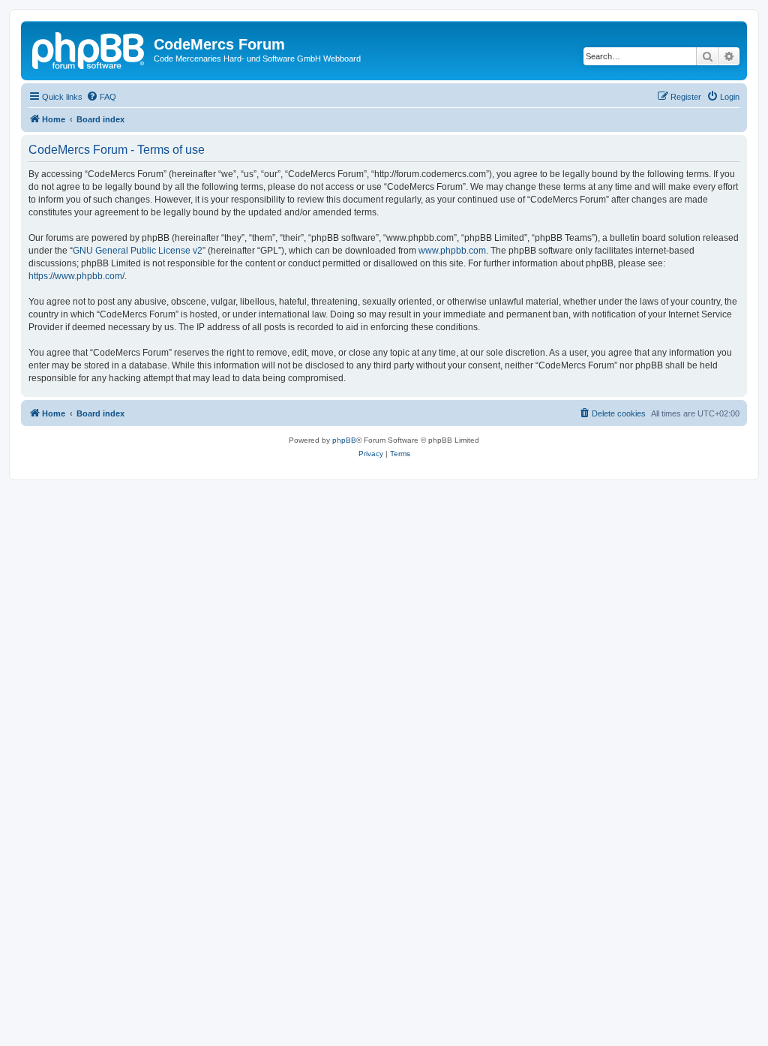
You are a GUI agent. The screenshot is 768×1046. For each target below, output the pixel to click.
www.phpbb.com (452, 250)
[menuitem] (101, 97)
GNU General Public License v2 (137, 250)
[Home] (89, 49)
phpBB (344, 440)
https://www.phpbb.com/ (76, 276)
